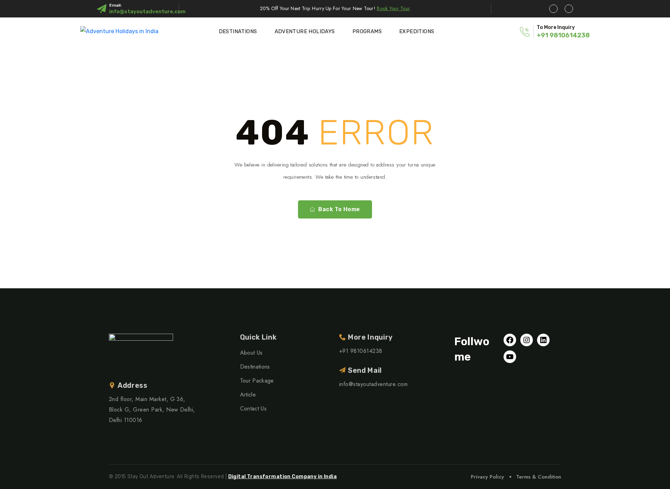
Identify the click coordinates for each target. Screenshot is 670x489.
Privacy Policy (487, 477)
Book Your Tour (393, 8)
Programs (367, 31)
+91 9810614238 (563, 35)
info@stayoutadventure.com (147, 11)
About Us (251, 353)
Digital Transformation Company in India (282, 477)
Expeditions (416, 31)
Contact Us (253, 409)
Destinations (238, 31)
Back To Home (339, 209)
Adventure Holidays (305, 31)
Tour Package (257, 381)
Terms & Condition (538, 477)
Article (248, 395)
